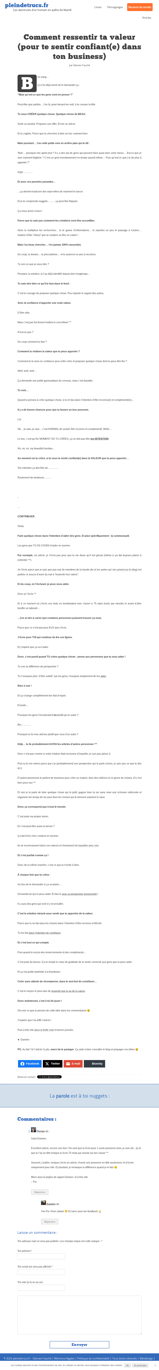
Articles (146, 17)
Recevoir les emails (139, 7)
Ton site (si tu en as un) (30, 1282)
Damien (51, 1204)
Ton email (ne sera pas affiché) (35, 1266)
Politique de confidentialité (93, 1358)
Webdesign (146, 1358)
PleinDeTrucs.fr (26, 5)
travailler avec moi (88, 845)
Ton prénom (24, 1251)
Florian (41, 1131)
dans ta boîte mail (44, 1030)
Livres (98, 7)
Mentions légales (64, 1358)
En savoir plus (140, 1365)
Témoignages (115, 7)
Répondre (39, 1192)
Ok (127, 1365)
